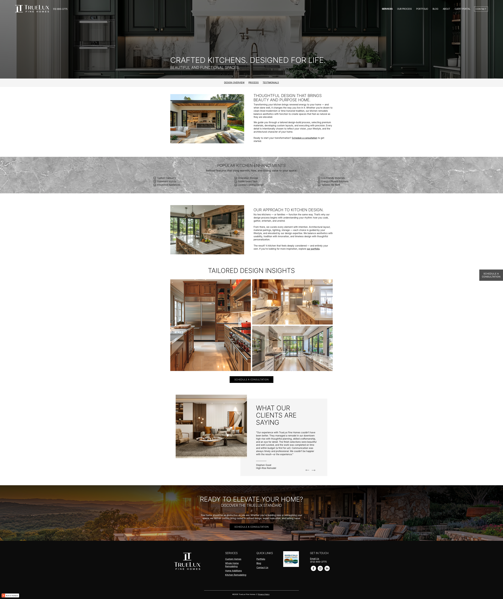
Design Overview (234, 82)
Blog (435, 9)
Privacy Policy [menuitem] (263, 594)
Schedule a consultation (304, 138)
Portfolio (422, 9)
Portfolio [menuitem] (260, 559)
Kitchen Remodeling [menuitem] (235, 575)
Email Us (314, 558)
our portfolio (313, 249)
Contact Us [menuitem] (262, 567)
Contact (481, 9)
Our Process (404, 9)
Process (253, 82)
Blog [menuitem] (258, 563)
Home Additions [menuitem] (233, 570)
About (446, 9)
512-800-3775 (60, 9)
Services (387, 9)
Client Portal (462, 9)
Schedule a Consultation (491, 275)
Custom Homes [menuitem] (233, 559)
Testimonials (271, 82)
